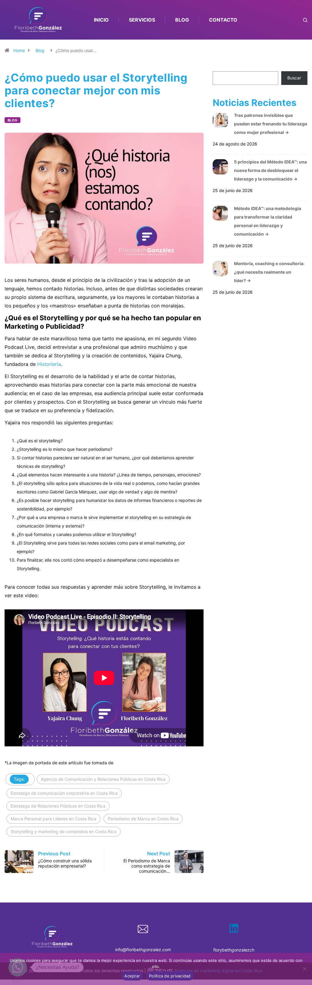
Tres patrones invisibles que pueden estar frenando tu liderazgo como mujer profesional (270, 124)
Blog (182, 20)
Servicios (142, 20)
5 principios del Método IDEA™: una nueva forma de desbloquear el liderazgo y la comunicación (270, 170)
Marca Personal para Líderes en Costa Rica (53, 818)
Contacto (223, 20)
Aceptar (132, 975)
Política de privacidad (170, 975)
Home (19, 50)
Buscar (294, 77)
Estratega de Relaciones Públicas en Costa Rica (58, 805)
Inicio (101, 20)
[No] (304, 969)
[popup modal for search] (297, 20)
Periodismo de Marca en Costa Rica (143, 818)
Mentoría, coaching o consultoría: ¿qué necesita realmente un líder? (269, 272)
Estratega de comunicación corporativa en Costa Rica (64, 793)
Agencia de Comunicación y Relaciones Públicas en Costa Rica (103, 779)
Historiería (49, 364)
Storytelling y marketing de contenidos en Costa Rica (63, 831)
